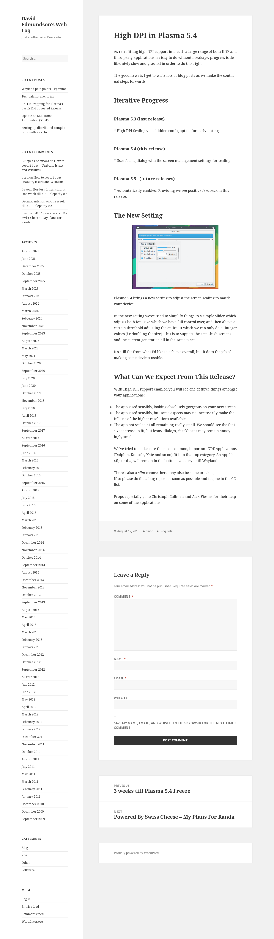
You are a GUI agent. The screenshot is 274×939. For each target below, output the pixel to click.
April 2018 (29, 415)
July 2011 (28, 767)
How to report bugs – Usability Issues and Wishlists (43, 165)
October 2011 (31, 752)
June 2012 (29, 692)
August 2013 (30, 610)
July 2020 (28, 378)
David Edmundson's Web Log (44, 24)
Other (26, 863)
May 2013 (28, 617)
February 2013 (32, 640)
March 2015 (30, 520)
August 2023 (30, 341)
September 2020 (33, 371)
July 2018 (28, 408)
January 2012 (31, 729)
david (149, 531)
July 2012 (28, 684)
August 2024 (30, 303)
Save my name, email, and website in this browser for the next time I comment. (175, 725)
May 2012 (28, 699)
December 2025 (33, 266)
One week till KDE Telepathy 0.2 (44, 194)
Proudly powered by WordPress (137, 853)
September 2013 (33, 602)
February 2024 (32, 318)
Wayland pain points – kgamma (44, 89)
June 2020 (29, 386)
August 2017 (30, 438)
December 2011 (33, 737)
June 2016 (29, 453)
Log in (26, 899)
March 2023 (30, 348)
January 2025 (31, 296)
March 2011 (30, 782)
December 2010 (33, 804)
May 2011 (28, 774)
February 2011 (32, 789)
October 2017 (31, 423)
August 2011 (30, 759)
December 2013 (33, 580)
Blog (25, 848)
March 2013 (30, 632)
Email (120, 678)
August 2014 (30, 572)
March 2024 (30, 311)
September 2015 (33, 483)
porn (25, 177)
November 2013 (33, 587)
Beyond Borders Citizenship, (42, 189)
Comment (123, 596)
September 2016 (33, 445)
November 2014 (33, 550)
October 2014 (31, 557)
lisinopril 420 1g (33, 213)
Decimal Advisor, (33, 201)
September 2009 (33, 819)
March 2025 (30, 288)
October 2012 (31, 662)
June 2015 (29, 505)
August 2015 (30, 490)
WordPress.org (32, 921)
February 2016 (32, 468)
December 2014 (33, 542)
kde (24, 855)
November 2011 (33, 744)
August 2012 (30, 677)
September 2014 (33, 565)
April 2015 (29, 513)
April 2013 (29, 625)
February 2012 (32, 722)
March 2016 (30, 460)
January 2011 (31, 796)
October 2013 (31, 595)
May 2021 (28, 356)
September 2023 (33, 333)
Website (120, 698)
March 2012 (30, 714)
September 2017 (33, 430)
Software (28, 870)
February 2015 (32, 528)
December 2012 (33, 655)
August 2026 (30, 251)
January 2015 (31, 535)
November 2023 (33, 326)
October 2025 (31, 274)
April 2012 (29, 707)
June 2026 (29, 259)
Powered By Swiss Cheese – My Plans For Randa (44, 217)
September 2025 (33, 281)
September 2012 (33, 669)
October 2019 (31, 393)
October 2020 (31, 363)
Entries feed (30, 906)
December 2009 (33, 811)
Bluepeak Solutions (35, 161)
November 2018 (33, 401)
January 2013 (31, 647)
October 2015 (31, 475)
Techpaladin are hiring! (39, 96)
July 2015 (28, 498)
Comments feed (33, 914)
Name (120, 659)
